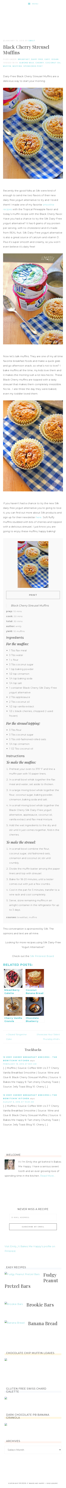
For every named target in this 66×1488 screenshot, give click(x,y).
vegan (55, 59)
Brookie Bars (40, 1304)
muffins (17, 66)
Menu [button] (35, 4)
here (39, 517)
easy (47, 59)
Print (33, 594)
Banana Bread (42, 1323)
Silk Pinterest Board (42, 956)
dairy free (37, 59)
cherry (39, 62)
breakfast (24, 59)
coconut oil (53, 62)
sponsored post (33, 66)
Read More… (47, 1175)
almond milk (26, 62)
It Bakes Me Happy (33, 17)
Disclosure (52, 1483)
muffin (7, 66)
